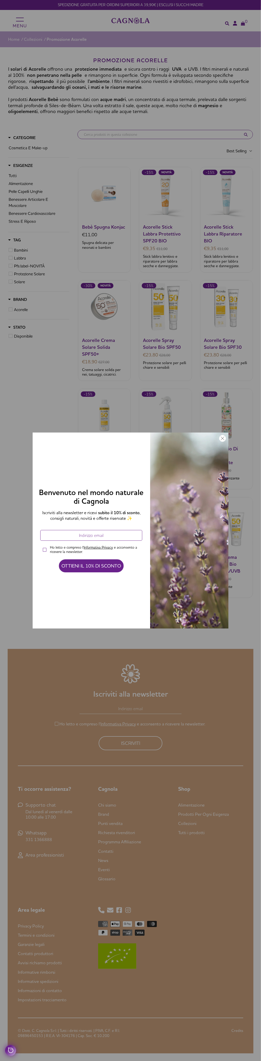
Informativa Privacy (98, 547)
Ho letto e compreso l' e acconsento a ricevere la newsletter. (93, 549)
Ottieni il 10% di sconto (91, 566)
